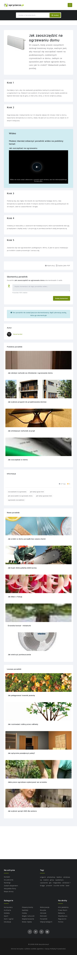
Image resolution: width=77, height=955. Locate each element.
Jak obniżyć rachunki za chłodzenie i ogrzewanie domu (30, 373)
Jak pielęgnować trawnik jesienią (21, 695)
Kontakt (7, 877)
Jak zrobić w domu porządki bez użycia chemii (27, 539)
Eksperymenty (27, 907)
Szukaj (56, 15)
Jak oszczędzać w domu (18, 460)
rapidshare (59, 880)
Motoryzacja (44, 907)
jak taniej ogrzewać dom (44, 496)
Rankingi (7, 883)
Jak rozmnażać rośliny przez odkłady (23, 724)
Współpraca (62, 916)
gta (50, 883)
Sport (6, 916)
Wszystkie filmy (10, 889)
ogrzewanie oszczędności (16, 500)
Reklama (61, 913)
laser (67, 885)
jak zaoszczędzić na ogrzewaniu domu (20, 496)
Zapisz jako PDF (63, 265)
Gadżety (25, 910)
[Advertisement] (38, 843)
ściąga (42, 885)
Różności (43, 916)
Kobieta (7, 913)
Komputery (8, 907)
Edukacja (7, 922)
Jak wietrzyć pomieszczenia (19, 654)
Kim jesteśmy (63, 907)
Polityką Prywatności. (58, 949)
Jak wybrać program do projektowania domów (27, 402)
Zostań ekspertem (11, 886)
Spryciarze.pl (44, 944)
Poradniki (43, 919)
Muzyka (43, 910)
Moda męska (27, 922)
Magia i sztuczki (28, 916)
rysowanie (44, 883)
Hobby (24, 913)
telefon (59, 877)
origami (43, 877)
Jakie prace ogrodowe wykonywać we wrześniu (27, 782)
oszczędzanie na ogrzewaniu (17, 492)
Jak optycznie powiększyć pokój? (21, 753)
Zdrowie (43, 913)
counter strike (58, 885)
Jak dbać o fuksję (15, 597)
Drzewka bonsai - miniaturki (19, 626)
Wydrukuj (51, 265)
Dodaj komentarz (61, 298)
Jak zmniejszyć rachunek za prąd (21, 431)
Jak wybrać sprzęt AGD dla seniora (22, 811)
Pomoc (60, 922)
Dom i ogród (8, 919)
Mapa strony (8, 891)
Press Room (62, 910)
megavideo (57, 883)
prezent (49, 885)
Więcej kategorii (46, 922)
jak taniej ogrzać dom (37, 492)
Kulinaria (7, 910)
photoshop (51, 877)
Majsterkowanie (28, 919)
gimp (52, 880)
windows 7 (66, 883)
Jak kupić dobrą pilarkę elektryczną (22, 568)
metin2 (46, 880)
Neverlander (18, 334)
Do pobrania (8, 880)
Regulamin (62, 919)
